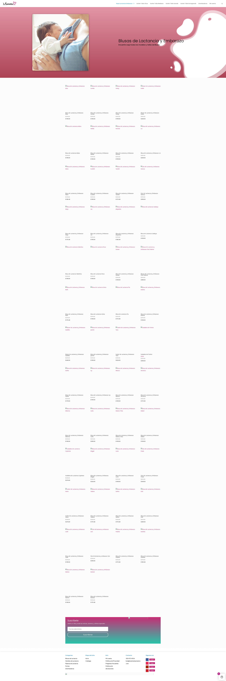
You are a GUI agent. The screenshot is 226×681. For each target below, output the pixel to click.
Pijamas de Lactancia (71, 663)
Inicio (87, 658)
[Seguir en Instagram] (147, 663)
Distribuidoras (202, 3)
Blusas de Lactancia (71, 658)
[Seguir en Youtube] (147, 666)
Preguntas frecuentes (112, 663)
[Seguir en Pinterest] (147, 670)
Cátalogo (88, 661)
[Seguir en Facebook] (147, 659)
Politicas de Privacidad (112, 661)
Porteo (67, 666)
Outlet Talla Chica (142, 3)
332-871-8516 (130, 658)
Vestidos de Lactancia (71, 661)
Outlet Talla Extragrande (188, 3)
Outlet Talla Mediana (156, 3)
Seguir (152, 659)
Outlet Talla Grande (172, 3)
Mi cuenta (213, 3)
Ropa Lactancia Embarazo (124, 3)
